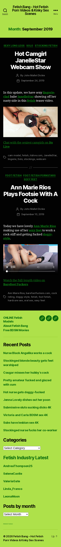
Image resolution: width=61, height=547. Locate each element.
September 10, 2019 (32, 214)
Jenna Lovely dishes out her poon (26, 399)
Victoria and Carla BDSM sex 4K (25, 415)
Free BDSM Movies (16, 330)
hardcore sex (15, 300)
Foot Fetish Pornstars (39, 175)
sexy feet (39, 300)
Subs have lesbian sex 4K (21, 422)
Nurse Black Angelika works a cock (27, 353)
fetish (25, 155)
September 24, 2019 (32, 80)
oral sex (28, 300)
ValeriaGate (11, 481)
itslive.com (36, 155)
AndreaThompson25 (18, 466)
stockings (29, 159)
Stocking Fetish (46, 45)
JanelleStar (50, 155)
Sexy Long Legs (14, 45)
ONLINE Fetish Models (12, 319)
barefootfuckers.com (38, 293)
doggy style (23, 296)
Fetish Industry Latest (25, 457)
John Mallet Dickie (34, 75)
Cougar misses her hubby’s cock (26, 372)
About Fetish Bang (15, 325)
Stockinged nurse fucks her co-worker (30, 430)
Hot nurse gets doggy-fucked (24, 392)
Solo (29, 45)
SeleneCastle (12, 473)
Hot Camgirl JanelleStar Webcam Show (30, 60)
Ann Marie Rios (16, 293)
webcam (41, 159)
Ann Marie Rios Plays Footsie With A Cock (30, 194)
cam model (14, 155)
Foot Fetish (13, 175)
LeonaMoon (11, 496)
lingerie (12, 159)
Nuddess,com (10, 523)
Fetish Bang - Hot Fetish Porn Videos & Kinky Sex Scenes (30, 10)
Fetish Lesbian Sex (5, 523)
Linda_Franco (12, 489)
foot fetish (45, 296)
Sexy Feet (30, 179)
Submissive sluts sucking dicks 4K (27, 407)
